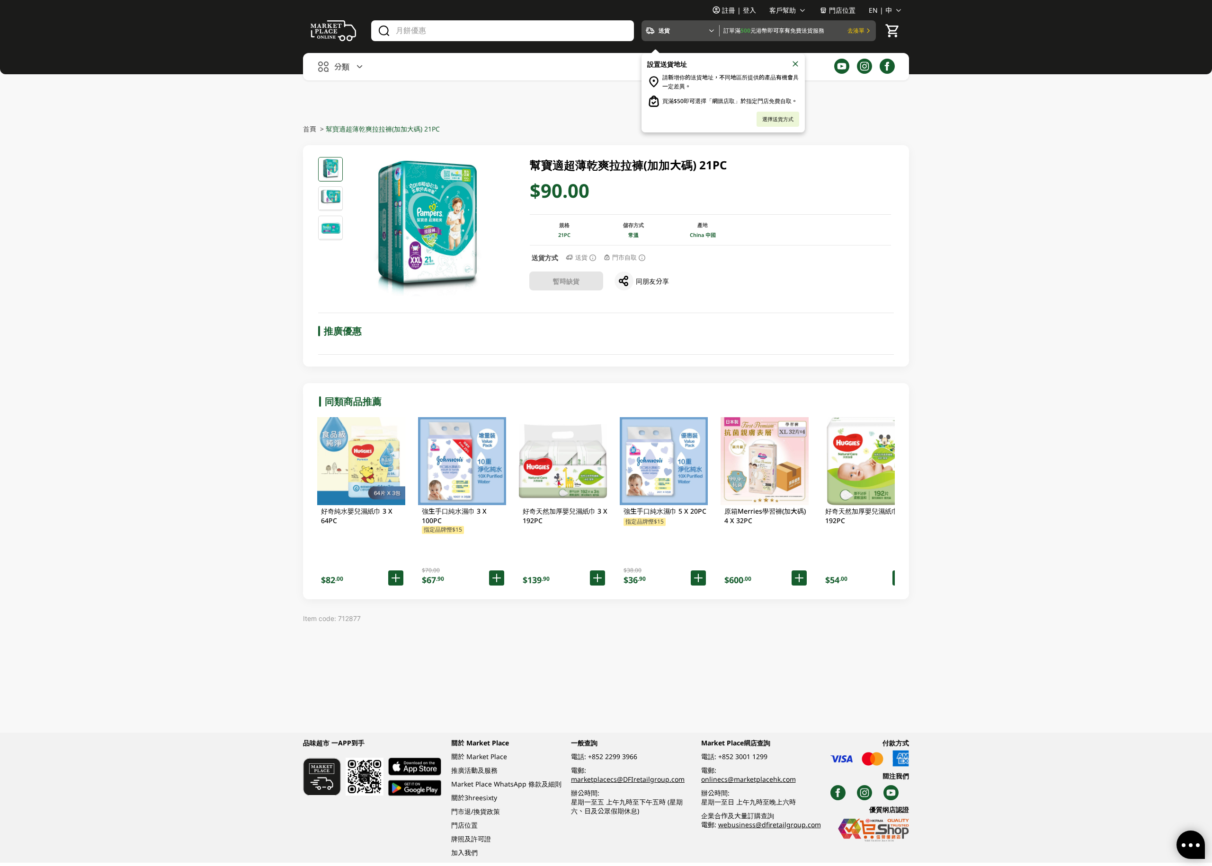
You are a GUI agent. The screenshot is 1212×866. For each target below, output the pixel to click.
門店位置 (842, 10)
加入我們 (464, 852)
